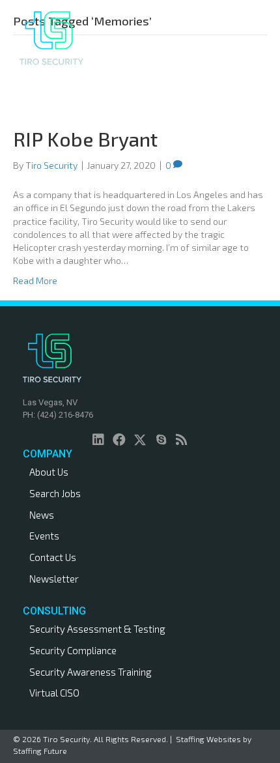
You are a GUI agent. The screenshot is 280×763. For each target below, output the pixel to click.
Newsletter (54, 578)
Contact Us (52, 557)
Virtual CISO (54, 692)
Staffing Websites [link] (208, 738)
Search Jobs (55, 493)
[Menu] (214, 38)
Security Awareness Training (90, 672)
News (41, 515)
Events (44, 535)
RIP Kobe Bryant (85, 139)
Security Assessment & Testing (97, 629)
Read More (35, 280)
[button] (98, 440)
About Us (48, 472)
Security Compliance (73, 650)
